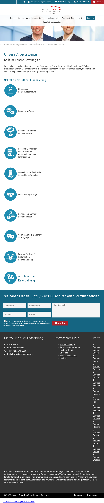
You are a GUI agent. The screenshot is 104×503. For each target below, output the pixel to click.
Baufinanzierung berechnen (41, 2)
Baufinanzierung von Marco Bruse (19, 44)
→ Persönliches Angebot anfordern (18, 501)
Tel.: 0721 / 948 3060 (16, 351)
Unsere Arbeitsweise (55, 44)
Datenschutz (93, 495)
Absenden (60, 323)
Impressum (79, 495)
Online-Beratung (64, 2)
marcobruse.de (49, 474)
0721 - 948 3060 (83, 2)
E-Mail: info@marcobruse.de (19, 354)
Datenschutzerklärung (21, 321)
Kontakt (99, 2)
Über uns (40, 44)
